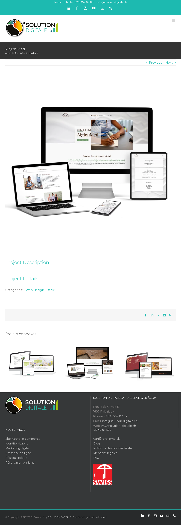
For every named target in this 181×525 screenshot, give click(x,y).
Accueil (9, 53)
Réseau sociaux (16, 457)
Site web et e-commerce (22, 438)
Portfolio (19, 53)
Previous (155, 62)
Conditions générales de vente (90, 517)
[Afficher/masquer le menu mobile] (174, 20)
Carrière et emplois (106, 438)
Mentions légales (105, 453)
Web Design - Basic (40, 290)
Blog (96, 443)
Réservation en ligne (19, 462)
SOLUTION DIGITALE (59, 517)
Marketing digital (17, 448)
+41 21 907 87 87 (115, 416)
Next (169, 62)
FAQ (96, 457)
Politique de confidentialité (112, 448)
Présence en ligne (18, 453)
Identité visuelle (16, 443)
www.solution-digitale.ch (118, 426)
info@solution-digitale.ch (112, 2)
